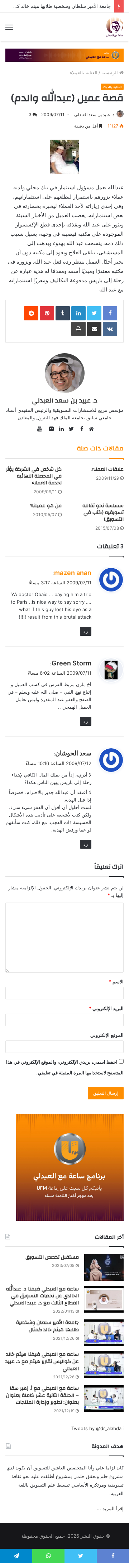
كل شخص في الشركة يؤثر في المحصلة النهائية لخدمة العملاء (34, 476)
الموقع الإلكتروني (107, 1035)
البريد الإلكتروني (106, 1008)
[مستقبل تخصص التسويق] (104, 1267)
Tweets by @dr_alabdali (97, 1428)
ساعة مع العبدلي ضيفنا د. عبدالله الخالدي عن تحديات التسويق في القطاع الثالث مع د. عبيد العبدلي (42, 1296)
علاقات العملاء (107, 469)
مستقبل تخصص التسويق (52, 1257)
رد (85, 631)
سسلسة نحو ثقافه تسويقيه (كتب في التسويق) (103, 512)
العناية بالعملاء (83, 72)
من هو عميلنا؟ (46, 505)
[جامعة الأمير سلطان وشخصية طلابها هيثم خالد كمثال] (104, 1332)
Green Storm (71, 663)
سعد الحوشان (73, 753)
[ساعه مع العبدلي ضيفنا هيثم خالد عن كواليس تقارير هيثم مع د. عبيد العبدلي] (104, 1364)
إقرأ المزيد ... (110, 1508)
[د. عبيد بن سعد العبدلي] (115, 27)
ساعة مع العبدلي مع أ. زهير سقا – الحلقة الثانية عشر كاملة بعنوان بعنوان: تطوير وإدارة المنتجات (42, 1395)
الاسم (116, 981)
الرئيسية (110, 72)
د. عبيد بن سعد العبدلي (94, 114)
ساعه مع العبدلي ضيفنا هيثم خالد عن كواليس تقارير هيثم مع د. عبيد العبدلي (42, 1361)
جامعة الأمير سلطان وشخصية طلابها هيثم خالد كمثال (59, 6)
